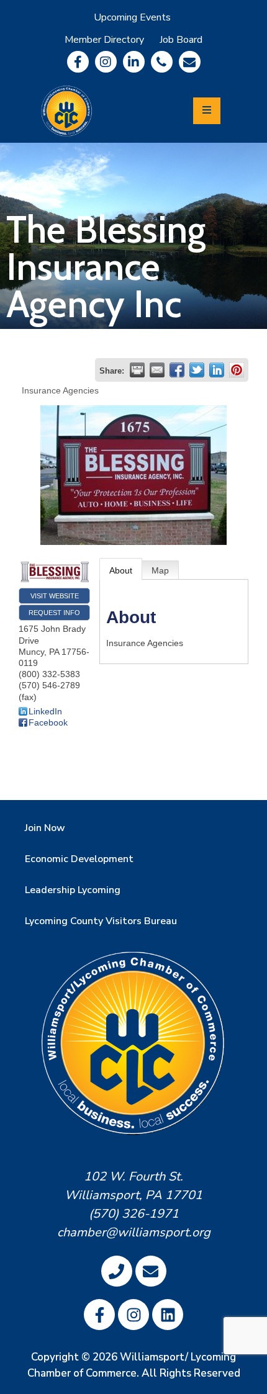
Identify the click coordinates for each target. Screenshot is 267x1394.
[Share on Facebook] (177, 369)
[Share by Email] (157, 369)
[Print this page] (137, 369)
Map (160, 570)
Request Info (54, 612)
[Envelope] (190, 62)
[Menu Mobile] (206, 110)
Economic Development (79, 859)
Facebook (48, 722)
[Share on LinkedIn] (216, 369)
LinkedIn (45, 711)
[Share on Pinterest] (236, 369)
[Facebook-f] (78, 62)
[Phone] (162, 62)
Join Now (45, 828)
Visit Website (54, 596)
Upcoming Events (132, 17)
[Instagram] (106, 62)
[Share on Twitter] (196, 369)
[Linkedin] (134, 62)
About (120, 570)
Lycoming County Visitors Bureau (101, 921)
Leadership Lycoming (72, 890)
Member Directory (104, 40)
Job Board (181, 40)
